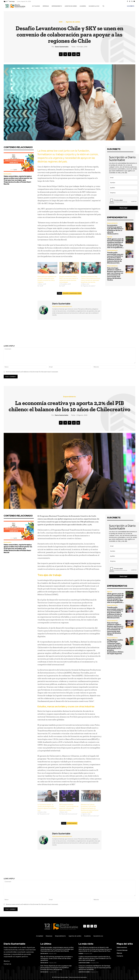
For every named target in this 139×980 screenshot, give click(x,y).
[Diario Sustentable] (44, 309)
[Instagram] (130, 1)
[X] (132, 1)
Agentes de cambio (73, 22)
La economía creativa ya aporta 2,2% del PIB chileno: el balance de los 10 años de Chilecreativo (115, 229)
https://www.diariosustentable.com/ (62, 306)
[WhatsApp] (74, 54)
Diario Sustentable (61, 47)
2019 (60, 22)
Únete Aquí (123, 208)
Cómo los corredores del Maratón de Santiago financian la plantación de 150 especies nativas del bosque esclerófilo (95, 967)
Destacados (7, 173)
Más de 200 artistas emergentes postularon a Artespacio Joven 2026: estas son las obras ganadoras (56, 958)
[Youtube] (134, 1)
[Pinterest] (69, 54)
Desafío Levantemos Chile (72, 293)
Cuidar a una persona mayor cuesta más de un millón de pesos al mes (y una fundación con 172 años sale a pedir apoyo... (95, 958)
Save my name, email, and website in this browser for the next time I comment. (32, 372)
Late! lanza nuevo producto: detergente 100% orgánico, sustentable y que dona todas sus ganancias (104, 334)
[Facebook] (127, 1)
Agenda (109, 236)
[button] (103, 6)
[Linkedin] (78, 54)
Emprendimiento (112, 223)
